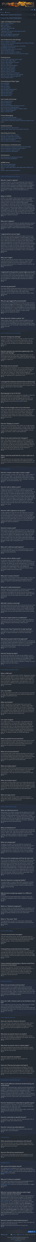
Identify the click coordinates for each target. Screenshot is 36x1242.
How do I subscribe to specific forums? (10, 150)
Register (8, 12)
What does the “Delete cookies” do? (9, 35)
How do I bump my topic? (7, 77)
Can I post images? (5, 87)
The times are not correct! (7, 44)
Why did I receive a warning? (8, 71)
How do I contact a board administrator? (10, 170)
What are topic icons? (6, 95)
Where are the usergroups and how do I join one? (13, 105)
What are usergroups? (6, 104)
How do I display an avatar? (7, 50)
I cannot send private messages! (9, 117)
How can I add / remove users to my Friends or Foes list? (15, 129)
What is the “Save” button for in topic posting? (12, 74)
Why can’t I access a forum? (8, 68)
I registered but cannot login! (8, 28)
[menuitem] (21, 1235)
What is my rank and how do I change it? (11, 52)
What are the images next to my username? (11, 49)
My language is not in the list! (8, 47)
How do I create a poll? (6, 64)
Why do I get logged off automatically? (10, 34)
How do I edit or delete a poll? (8, 67)
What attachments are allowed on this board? (12, 157)
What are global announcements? (9, 89)
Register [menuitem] (35, 10)
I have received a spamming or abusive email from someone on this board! (17, 121)
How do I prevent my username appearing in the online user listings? (17, 43)
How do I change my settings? (8, 41)
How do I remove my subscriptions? (9, 151)
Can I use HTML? (5, 84)
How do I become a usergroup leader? (10, 107)
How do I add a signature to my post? (10, 62)
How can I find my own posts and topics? (11, 141)
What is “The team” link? (7, 111)
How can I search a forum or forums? (10, 135)
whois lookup (4, 1200)
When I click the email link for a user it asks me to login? (14, 53)
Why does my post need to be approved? (11, 76)
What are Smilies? (5, 86)
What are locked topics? (7, 93)
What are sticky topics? (6, 92)
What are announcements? (7, 90)
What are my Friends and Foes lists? (10, 127)
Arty (15, 1238)
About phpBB (4, 1172)
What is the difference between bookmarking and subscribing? (16, 146)
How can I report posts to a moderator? (10, 73)
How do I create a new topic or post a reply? (11, 59)
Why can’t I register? (6, 26)
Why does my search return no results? (10, 136)
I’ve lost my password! (6, 32)
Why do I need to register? (7, 23)
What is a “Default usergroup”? (8, 110)
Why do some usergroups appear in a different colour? (14, 108)
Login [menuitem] (32, 10)
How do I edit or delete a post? (8, 61)
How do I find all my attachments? (9, 158)
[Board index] (18, 4)
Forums (2, 10)
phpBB (20, 401)
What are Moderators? (6, 102)
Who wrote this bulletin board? (8, 164)
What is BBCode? (5, 83)
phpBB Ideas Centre (6, 1184)
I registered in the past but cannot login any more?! (13, 31)
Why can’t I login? (5, 29)
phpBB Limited (9, 1169)
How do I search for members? (8, 139)
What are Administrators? (7, 101)
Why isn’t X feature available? (8, 166)
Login (3, 12)
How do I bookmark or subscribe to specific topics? (13, 148)
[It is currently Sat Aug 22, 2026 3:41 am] (34, 15)
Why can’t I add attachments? (8, 70)
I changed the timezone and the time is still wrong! (13, 46)
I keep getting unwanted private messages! (11, 119)
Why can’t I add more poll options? (9, 65)
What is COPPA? (5, 25)
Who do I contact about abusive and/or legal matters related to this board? (17, 168)
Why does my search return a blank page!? (11, 138)
